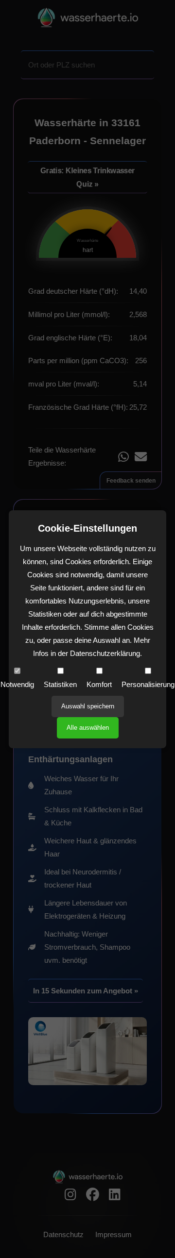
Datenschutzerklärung (105, 653)
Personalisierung (148, 684)
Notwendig (17, 684)
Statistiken (60, 684)
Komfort (99, 684)
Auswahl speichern (87, 706)
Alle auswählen (88, 727)
